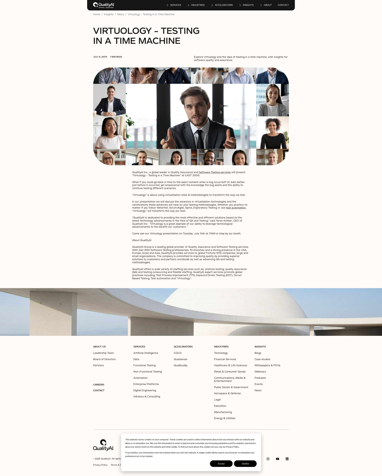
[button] (173, 5)
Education (220, 405)
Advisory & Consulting (146, 396)
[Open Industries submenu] (188, 5)
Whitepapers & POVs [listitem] (267, 365)
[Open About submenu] (261, 5)
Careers (98, 384)
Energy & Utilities (224, 418)
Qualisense (180, 359)
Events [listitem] (259, 384)
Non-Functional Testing (147, 371)
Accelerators (224, 5)
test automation (236, 207)
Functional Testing (144, 365)
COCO (178, 353)
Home (96, 14)
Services (139, 346)
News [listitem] (258, 390)
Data (136, 359)
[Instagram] (268, 459)
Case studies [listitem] (262, 359)
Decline (245, 463)
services (175, 5)
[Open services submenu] (167, 5)
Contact (283, 5)
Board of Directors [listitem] (104, 359)
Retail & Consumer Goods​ (229, 371)
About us (99, 346)
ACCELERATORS (183, 346)
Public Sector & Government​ (231, 387)
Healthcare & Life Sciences (230, 365)
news (120, 14)
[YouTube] (277, 459)
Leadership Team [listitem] (103, 353)
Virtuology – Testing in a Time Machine (151, 14)
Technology (221, 353)
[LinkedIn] (287, 459)
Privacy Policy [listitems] (100, 465)
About (268, 5)
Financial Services (225, 359)
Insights (260, 346)
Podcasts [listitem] (260, 377)
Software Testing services (215, 172)
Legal (217, 399)
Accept (221, 463)
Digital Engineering (144, 390)
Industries (198, 5)
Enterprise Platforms (146, 384)
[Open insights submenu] (240, 5)
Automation (140, 377)
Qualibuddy (180, 365)
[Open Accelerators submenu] (212, 5)
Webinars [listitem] (260, 371)
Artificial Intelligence (145, 353)
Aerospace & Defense (227, 393)
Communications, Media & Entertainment (230, 379)
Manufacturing (223, 412)
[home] (103, 5)
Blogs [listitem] (258, 353)
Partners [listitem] (98, 365)
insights (248, 5)
